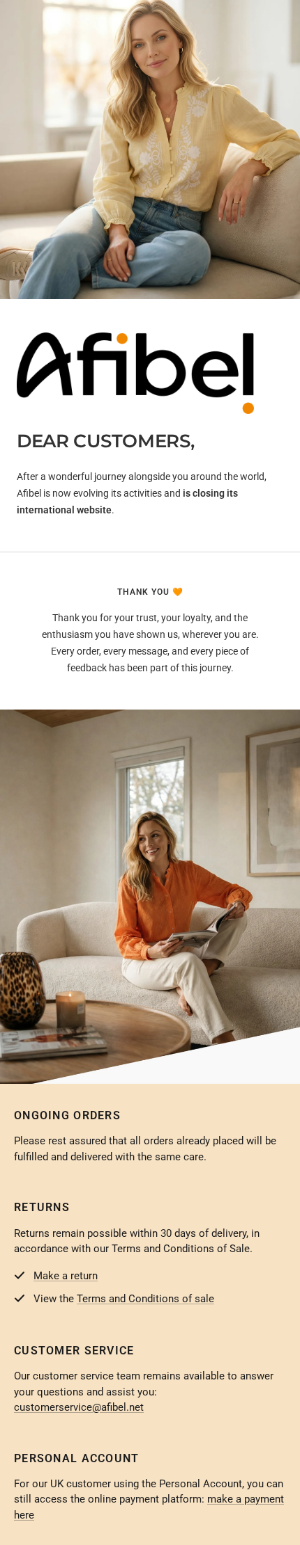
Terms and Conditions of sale (145, 1298)
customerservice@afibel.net (79, 1407)
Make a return (65, 1276)
